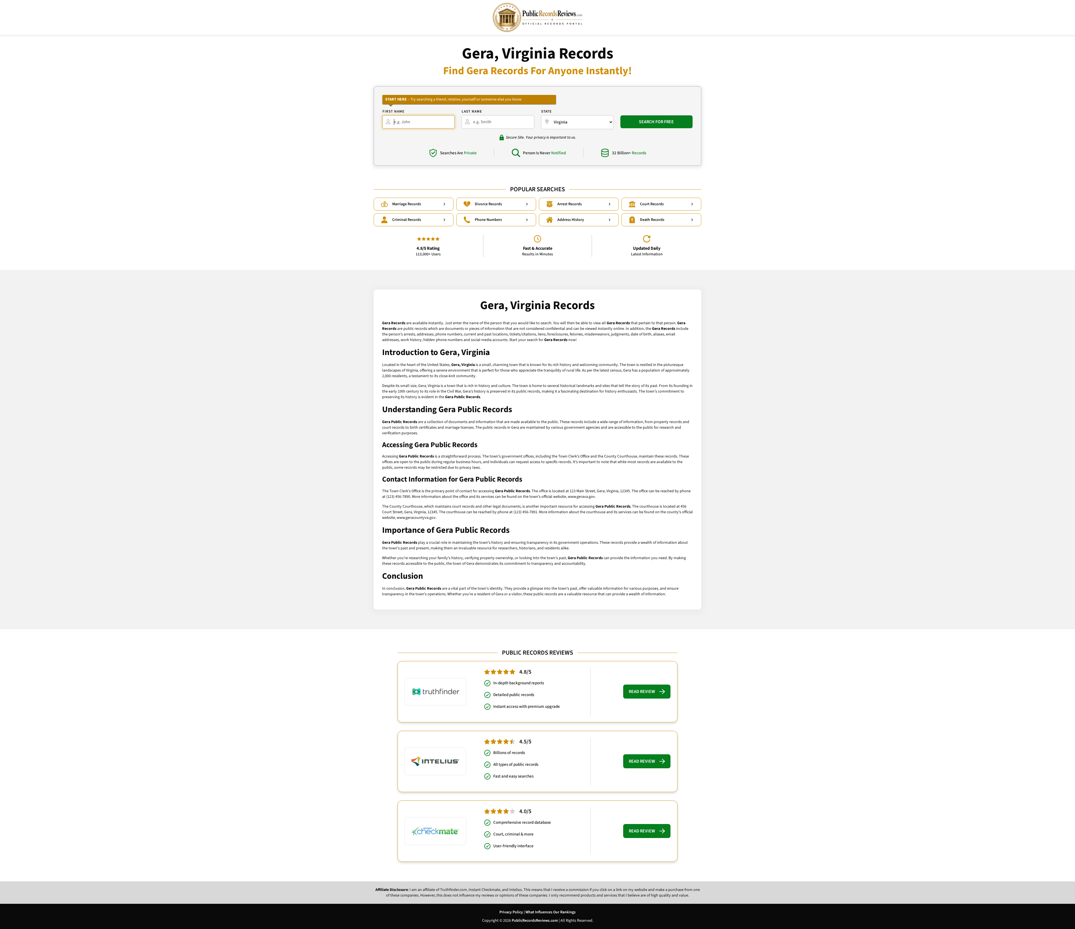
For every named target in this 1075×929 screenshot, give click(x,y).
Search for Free (656, 122)
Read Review (642, 691)
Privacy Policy (511, 912)
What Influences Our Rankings (550, 912)
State (546, 111)
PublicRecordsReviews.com (535, 920)
